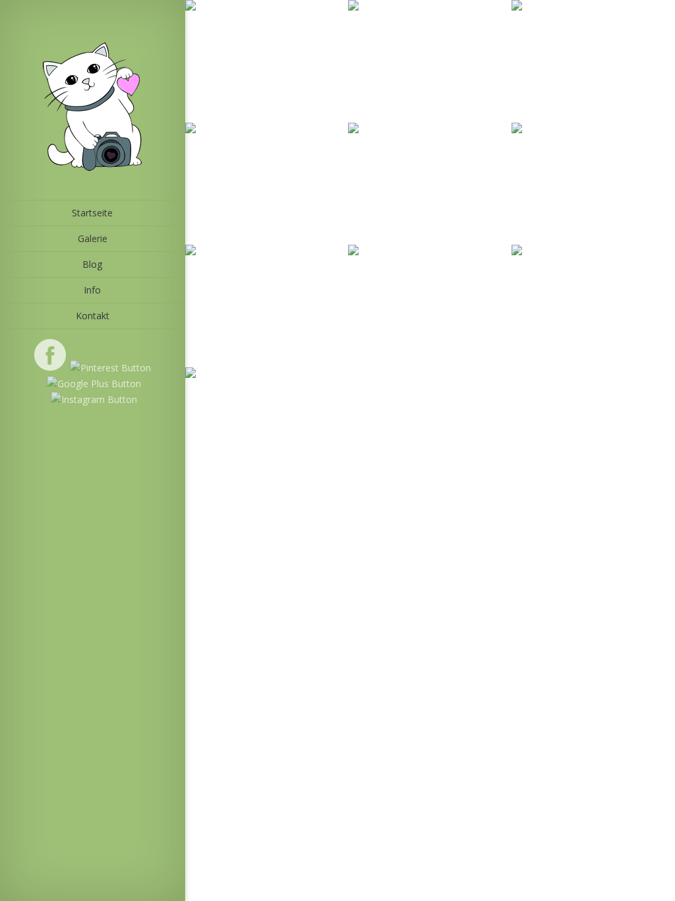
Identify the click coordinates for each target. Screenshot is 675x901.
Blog (92, 264)
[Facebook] (50, 367)
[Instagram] (92, 399)
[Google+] (92, 383)
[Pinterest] (109, 367)
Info (92, 290)
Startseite (92, 212)
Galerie (92, 238)
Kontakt (92, 315)
